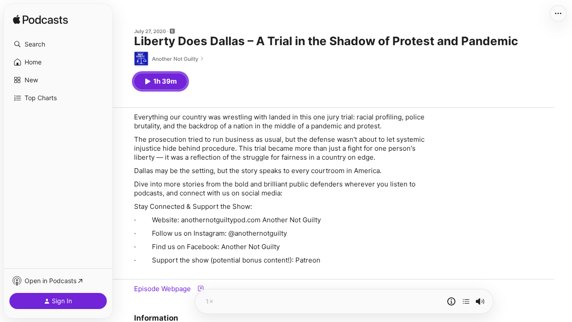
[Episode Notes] (451, 301)
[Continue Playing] (466, 301)
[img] (40, 20)
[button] (58, 44)
